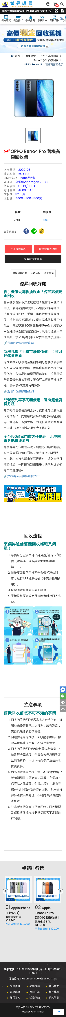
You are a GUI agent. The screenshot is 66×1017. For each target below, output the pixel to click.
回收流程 (35, 273)
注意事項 (49, 273)
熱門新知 (15, 997)
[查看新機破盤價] (33, 38)
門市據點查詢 (18, 249)
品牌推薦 (35, 986)
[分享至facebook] (26, 231)
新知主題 (35, 992)
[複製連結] (41, 231)
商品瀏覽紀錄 (62, 702)
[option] (33, 97)
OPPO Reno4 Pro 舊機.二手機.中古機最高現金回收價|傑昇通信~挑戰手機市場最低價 (21, 6)
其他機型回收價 (48, 249)
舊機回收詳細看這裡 (20, 343)
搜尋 (62, 4)
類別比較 (54, 992)
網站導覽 (54, 997)
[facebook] (62, 11)
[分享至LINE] (34, 231)
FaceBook (62, 689)
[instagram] (50, 11)
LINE (63, 696)
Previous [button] (5, 891)
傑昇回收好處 (20, 273)
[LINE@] (56, 11)
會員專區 (48, 4)
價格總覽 (6, 20)
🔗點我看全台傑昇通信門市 (22, 476)
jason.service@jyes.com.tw (39, 978)
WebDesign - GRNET (33, 1011)
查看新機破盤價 (33, 259)
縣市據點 (54, 986)
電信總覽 (15, 992)
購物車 (57, 5)
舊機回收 (54, 20)
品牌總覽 (15, 986)
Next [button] (60, 891)
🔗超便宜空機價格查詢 (19, 391)
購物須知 (35, 997)
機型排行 (18, 20)
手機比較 (42, 20)
